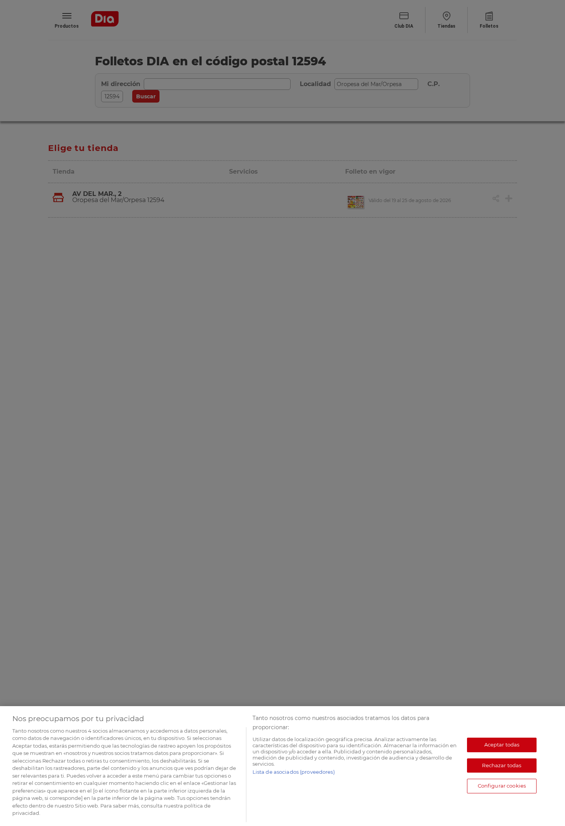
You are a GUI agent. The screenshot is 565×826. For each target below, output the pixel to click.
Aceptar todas (502, 744)
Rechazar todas (501, 765)
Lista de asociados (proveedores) (294, 772)
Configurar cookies (502, 786)
